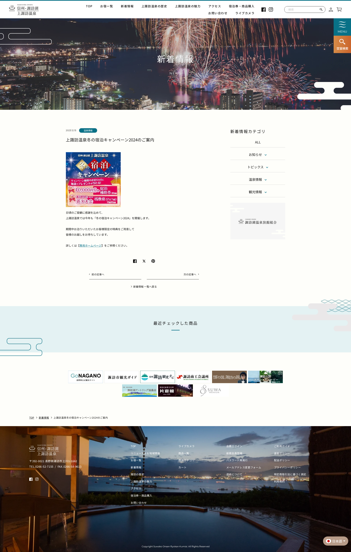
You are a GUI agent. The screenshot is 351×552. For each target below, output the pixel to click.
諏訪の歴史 (137, 474)
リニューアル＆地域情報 (145, 453)
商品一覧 (183, 453)
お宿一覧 (106, 6)
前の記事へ (98, 274)
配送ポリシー (282, 460)
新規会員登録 (234, 453)
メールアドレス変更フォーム (243, 467)
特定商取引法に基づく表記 (290, 474)
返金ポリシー (282, 453)
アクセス (214, 6)
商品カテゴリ (186, 460)
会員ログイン (234, 446)
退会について (234, 474)
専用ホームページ (90, 245)
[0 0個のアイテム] (339, 9)
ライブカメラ (245, 13)
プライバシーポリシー (287, 467)
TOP (89, 6)
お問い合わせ (218, 13)
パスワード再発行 (237, 460)
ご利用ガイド (282, 446)
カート (182, 467)
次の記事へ (190, 274)
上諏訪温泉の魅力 (188, 6)
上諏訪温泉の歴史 (154, 6)
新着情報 (127, 6)
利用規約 (279, 481)
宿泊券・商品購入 (242, 6)
